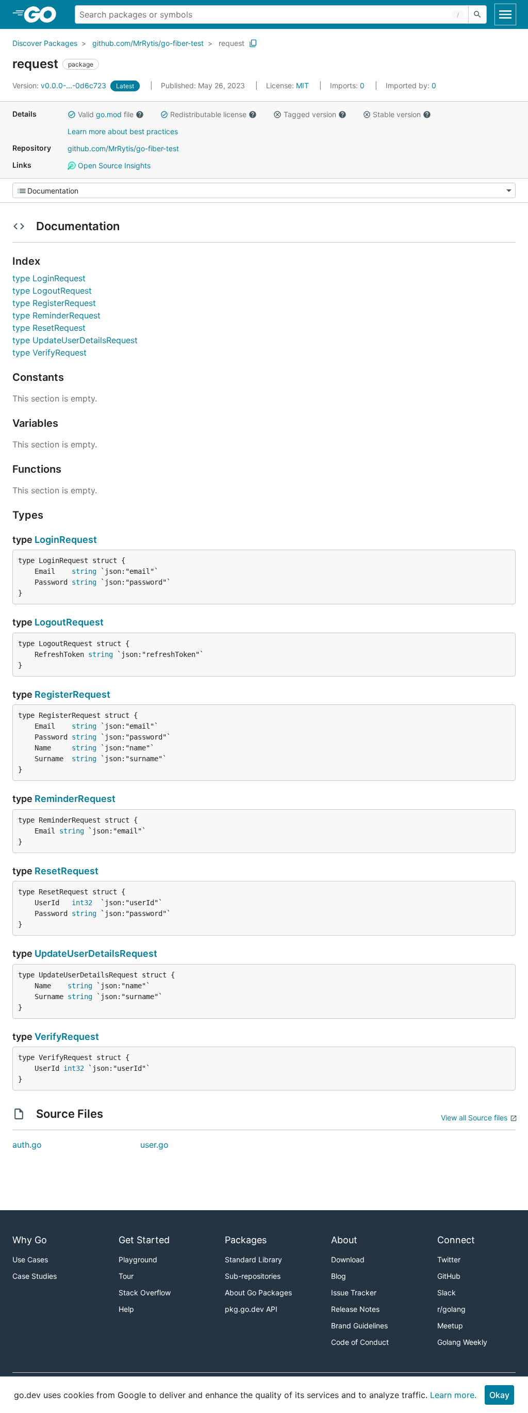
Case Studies (34, 1276)
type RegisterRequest (54, 303)
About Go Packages (258, 1292)
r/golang (451, 1309)
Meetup (450, 1325)
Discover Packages (44, 43)
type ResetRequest (49, 328)
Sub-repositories (252, 1276)
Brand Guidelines (359, 1325)
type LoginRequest (49, 278)
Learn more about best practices (123, 131)
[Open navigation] (505, 14)
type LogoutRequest (52, 290)
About (344, 1239)
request (231, 43)
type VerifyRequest (49, 352)
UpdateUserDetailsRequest (96, 953)
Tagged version (310, 114)
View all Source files (474, 1117)
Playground (138, 1259)
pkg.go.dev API (251, 1309)
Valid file (106, 114)
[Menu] (264, 190)
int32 (82, 902)
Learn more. (453, 1395)
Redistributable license (208, 114)
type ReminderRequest (56, 315)
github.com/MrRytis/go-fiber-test (148, 43)
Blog (338, 1276)
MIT (302, 85)
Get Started (144, 1239)
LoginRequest (66, 539)
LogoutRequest (69, 622)
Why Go (29, 1239)
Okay (499, 1395)
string (84, 571)
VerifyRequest (67, 1036)
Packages (246, 1239)
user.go (154, 1144)
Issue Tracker (353, 1292)
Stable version (397, 114)
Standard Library (253, 1259)
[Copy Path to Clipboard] (253, 43)
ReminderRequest (75, 798)
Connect (456, 1239)
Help (126, 1309)
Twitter (448, 1259)
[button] (72, 114)
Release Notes (355, 1309)
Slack (446, 1292)
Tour (126, 1276)
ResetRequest (66, 870)
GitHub (448, 1276)
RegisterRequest (72, 694)
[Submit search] (477, 14)
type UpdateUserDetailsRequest (75, 340)
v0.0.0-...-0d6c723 (60, 85)
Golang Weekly (462, 1342)
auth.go (27, 1144)
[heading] (43, 14)
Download (348, 1259)
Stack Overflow (145, 1292)
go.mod (109, 114)
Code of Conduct (360, 1342)
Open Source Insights (113, 165)
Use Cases (30, 1259)
